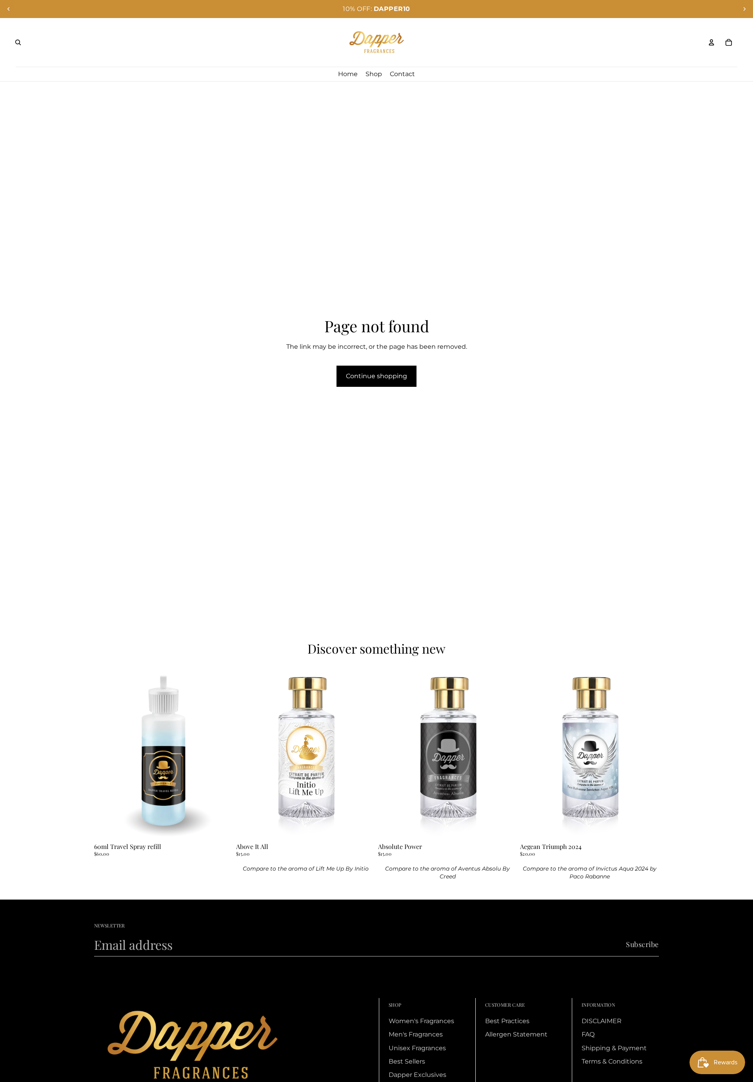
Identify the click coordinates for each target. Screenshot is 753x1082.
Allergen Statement (516, 1034)
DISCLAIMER (602, 1021)
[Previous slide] (8, 9)
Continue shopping (376, 376)
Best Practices (507, 1021)
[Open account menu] (711, 42)
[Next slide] (744, 9)
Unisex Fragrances (417, 1048)
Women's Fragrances (421, 1021)
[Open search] (18, 42)
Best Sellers (407, 1061)
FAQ (588, 1034)
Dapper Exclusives (417, 1074)
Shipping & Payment (614, 1048)
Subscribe (642, 944)
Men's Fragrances (416, 1034)
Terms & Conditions (612, 1061)
